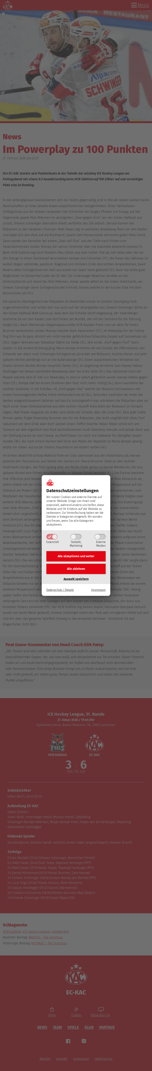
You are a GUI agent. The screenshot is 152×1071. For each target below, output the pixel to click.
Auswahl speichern (76, 579)
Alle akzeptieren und (76, 556)
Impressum (98, 590)
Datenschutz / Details (60, 590)
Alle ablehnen (76, 569)
